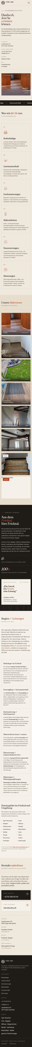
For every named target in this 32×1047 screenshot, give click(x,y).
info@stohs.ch (5, 53)
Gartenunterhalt (5, 980)
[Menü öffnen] (29, 3)
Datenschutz (13, 1043)
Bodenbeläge (5, 977)
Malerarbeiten (5, 987)
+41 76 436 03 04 (6, 51)
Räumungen (4, 993)
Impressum (4, 1043)
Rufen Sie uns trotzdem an (20, 847)
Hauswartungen (5, 990)
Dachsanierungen (6, 984)
